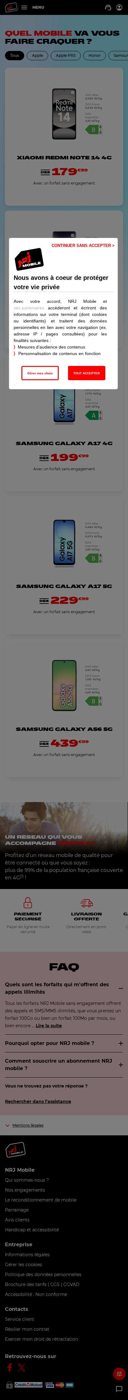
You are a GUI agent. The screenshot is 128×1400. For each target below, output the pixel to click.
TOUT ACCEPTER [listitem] (86, 373)
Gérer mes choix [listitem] (40, 373)
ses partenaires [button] (29, 307)
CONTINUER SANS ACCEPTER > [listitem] (83, 245)
